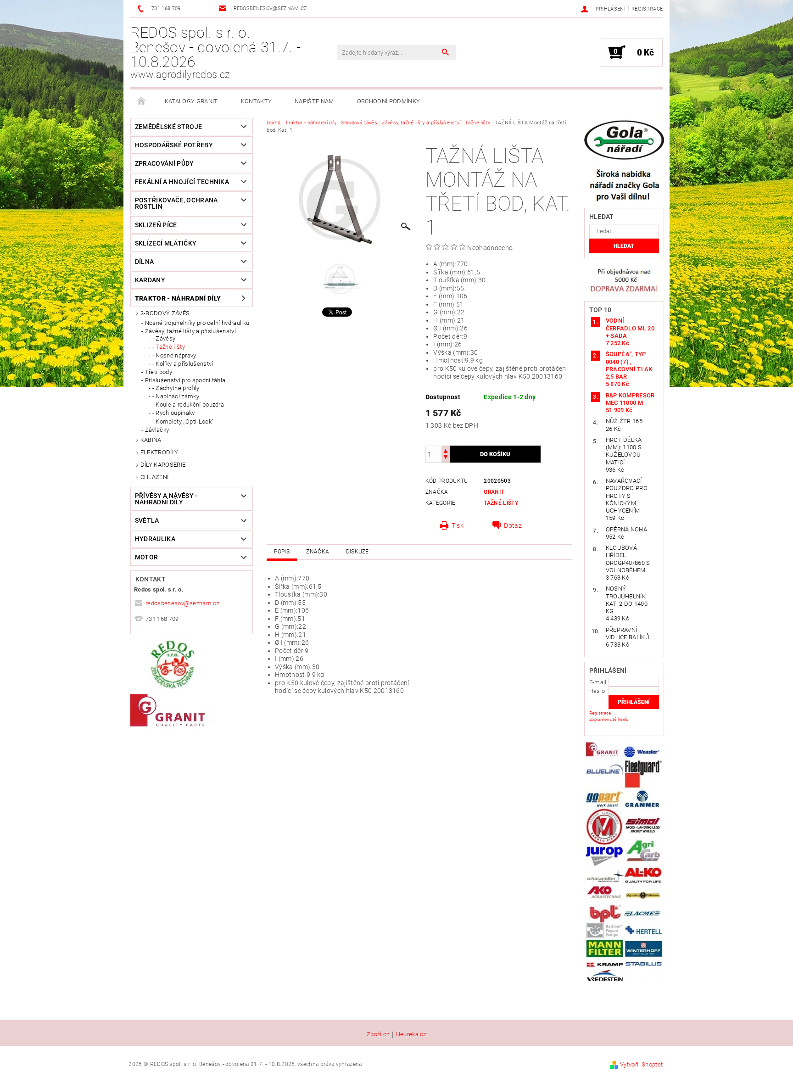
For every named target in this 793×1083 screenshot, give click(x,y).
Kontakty (256, 101)
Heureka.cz (411, 1034)
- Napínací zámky (175, 396)
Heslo (597, 690)
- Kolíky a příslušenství (182, 363)
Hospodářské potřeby (174, 145)
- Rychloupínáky (173, 412)
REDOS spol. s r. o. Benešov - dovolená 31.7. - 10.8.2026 (215, 52)
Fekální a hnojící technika (182, 181)
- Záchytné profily (176, 388)
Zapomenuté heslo (609, 719)
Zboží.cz (378, 1034)
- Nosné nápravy (174, 355)
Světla (147, 520)
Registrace (647, 9)
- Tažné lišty (168, 346)
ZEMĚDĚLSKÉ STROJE (168, 126)
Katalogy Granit (191, 101)
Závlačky (157, 429)
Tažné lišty (501, 503)
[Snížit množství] (445, 458)
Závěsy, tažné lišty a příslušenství (190, 331)
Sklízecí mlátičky (165, 243)
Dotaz (513, 525)
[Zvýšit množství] (445, 450)
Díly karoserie (162, 464)
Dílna (144, 261)
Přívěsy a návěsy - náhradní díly (166, 499)
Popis (282, 551)
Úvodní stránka (141, 101)
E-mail (598, 682)
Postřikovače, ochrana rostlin (176, 203)
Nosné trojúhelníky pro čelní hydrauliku (197, 322)
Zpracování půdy (164, 163)
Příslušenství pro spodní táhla (185, 380)
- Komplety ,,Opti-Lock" (182, 421)
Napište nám (314, 101)
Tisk (458, 525)
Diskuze (357, 551)
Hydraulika (155, 538)
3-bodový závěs (165, 313)
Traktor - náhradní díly (178, 298)
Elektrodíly (159, 452)
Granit (494, 492)
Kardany (150, 280)
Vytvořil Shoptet (641, 1064)
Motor (146, 557)
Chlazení (154, 477)
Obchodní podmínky (388, 101)
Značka (317, 551)
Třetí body (158, 371)
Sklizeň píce (156, 225)
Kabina (151, 439)
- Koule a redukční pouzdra (188, 404)
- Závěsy (164, 338)
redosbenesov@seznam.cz (182, 603)
